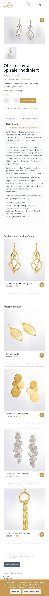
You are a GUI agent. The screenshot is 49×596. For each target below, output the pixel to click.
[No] (46, 588)
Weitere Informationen (31, 592)
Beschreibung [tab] (10, 118)
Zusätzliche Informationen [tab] (29, 118)
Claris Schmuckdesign (15, 573)
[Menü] (33, 5)
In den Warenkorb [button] (15, 293)
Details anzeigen (34, 293)
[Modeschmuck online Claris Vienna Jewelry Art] (20, 5)
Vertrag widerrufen (11, 565)
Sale (35, 108)
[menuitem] (27, 5)
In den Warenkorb (28, 100)
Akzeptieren (15, 592)
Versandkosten (24, 80)
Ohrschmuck (29, 108)
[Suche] (27, 5)
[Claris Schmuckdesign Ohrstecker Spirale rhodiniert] (24, 30)
